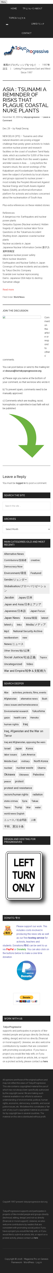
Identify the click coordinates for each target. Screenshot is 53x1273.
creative (35, 560)
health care (20, 717)
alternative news (29, 698)
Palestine (38, 774)
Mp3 (6, 631)
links (19, 624)
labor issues (10, 754)
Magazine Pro (30, 1259)
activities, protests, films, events (29, 692)
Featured (35, 573)
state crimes (11, 801)
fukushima (38, 711)
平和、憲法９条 (14, 826)
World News (19, 297)
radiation (38, 794)
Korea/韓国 (30, 618)
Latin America (28, 754)
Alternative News (14, 554)
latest (44, 617)
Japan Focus (37, 611)
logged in (21, 483)
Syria (24, 801)
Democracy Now (13, 566)
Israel (7, 748)
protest (19, 781)
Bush (44, 698)
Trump (18, 807)
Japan (18, 748)
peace (7, 781)
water (38, 807)
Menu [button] (3, 2)
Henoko (34, 717)
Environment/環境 (15, 573)
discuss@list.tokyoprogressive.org (23, 370)
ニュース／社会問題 (15, 819)
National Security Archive (27, 631)
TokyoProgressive (26, 50)
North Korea (41, 761)
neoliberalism (11, 637)
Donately (21, 949)
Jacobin (9, 597)
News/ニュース (14, 644)
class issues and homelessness (21, 704)
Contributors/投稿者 (15, 560)
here (45, 1061)
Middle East (10, 761)
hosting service (36, 937)
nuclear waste (24, 767)
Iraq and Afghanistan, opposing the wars (24, 742)
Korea (29, 748)
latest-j (8, 624)
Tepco (7, 807)
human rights (11, 724)
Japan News (12, 618)
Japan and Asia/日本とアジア (22, 604)
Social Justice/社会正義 (20, 657)
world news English (14, 813)
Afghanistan (10, 698)
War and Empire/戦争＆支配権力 (25, 671)
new (25, 637)
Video (29, 664)
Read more (8, 289)
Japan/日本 (25, 597)
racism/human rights (16, 794)
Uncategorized (13, 664)
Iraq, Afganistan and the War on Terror (23, 733)
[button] (7, 24)
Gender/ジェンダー (15, 579)
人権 (33, 820)
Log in (39, 1262)
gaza (7, 717)
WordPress (29, 1262)
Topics (43, 657)
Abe (6, 692)
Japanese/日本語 (15, 611)
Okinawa (9, 774)
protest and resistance (18, 788)
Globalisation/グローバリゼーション (25, 588)
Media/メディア (36, 624)
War (28, 807)
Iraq (25, 724)
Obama (41, 767)
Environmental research (16, 711)
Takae (35, 801)
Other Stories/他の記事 (17, 650)
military (25, 761)
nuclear (8, 767)
